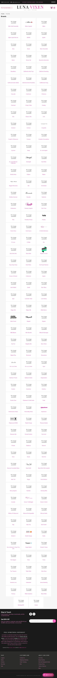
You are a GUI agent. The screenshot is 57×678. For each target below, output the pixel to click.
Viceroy (13, 593)
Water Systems (28, 593)
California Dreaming (43, 71)
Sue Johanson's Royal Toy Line (13, 548)
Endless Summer (13, 197)
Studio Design (28, 536)
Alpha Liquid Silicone (13, 37)
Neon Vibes (44, 344)
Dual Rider (43, 161)
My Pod (13, 344)
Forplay (44, 219)
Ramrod (44, 445)
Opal (44, 366)
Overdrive (28, 389)
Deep (28, 150)
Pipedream (43, 411)
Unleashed (28, 582)
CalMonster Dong (44, 82)
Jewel (28, 287)
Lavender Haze (28, 298)
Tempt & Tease (43, 547)
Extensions (13, 208)
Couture (28, 139)
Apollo (43, 37)
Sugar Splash (28, 547)
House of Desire (13, 276)
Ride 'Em (13, 479)
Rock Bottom (44, 479)
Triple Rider (28, 571)
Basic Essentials (44, 48)
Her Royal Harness (43, 264)
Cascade (13, 94)
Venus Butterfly (43, 582)
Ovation (13, 389)
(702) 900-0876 (6, 2)
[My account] (51, 8)
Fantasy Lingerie (28, 208)
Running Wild (44, 490)
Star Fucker (44, 524)
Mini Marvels (29, 332)
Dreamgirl (28, 161)
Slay (13, 524)
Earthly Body (13, 174)
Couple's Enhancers (13, 139)
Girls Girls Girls (13, 253)
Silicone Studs (43, 513)
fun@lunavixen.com (22, 647)
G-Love (13, 242)
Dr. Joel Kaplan (43, 150)
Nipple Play (13, 355)
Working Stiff (21, 605)
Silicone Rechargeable (28, 513)
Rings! (28, 479)
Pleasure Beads (44, 423)
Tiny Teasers (13, 571)
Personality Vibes (28, 411)
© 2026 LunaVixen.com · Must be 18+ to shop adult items (28, 675)
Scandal (13, 502)
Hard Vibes (28, 264)
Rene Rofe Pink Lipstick (44, 468)
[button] (54, 8)
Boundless (13, 71)
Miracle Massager (43, 332)
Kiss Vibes (43, 287)
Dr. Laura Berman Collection (13, 162)
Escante (28, 197)
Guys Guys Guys (13, 264)
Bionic (13, 60)
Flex (13, 219)
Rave (13, 456)
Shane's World (43, 502)
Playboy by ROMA (13, 423)
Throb (43, 560)
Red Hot (44, 456)
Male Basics (44, 310)
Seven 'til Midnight (28, 502)
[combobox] (7, 8)
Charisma (44, 94)
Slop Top (28, 524)
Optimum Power (13, 377)
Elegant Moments (13, 185)
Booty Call (28, 60)
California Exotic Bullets (13, 82)
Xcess (36, 605)
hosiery (16, 638)
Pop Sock (43, 434)
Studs (43, 536)
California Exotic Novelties (28, 82)
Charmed (13, 105)
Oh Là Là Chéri (13, 366)
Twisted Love (13, 582)
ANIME (28, 37)
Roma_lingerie (13, 490)
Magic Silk (13, 310)
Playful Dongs (28, 423)
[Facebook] (30, 614)
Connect (13, 128)
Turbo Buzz (44, 571)
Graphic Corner (43, 253)
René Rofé (28, 468)
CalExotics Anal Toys (28, 71)
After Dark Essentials (13, 26)
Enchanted (43, 185)
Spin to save (49, 674)
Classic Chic (28, 116)
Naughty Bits (29, 344)
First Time (43, 208)
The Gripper (13, 560)
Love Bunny (44, 298)
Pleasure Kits (13, 434)
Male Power (13, 321)
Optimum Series (28, 377)
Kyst (13, 298)
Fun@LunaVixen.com (16, 2)
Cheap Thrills (28, 105)
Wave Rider (44, 593)
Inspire (43, 276)
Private (13, 445)
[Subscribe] (54, 621)
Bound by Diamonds (44, 60)
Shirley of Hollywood (13, 513)
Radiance (28, 445)
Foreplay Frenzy (28, 219)
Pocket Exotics (28, 434)
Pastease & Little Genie (28, 400)
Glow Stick (28, 253)
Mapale (44, 321)
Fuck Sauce (28, 231)
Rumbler (29, 490)
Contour (28, 128)
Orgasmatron (44, 377)
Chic (13, 116)
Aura (13, 48)
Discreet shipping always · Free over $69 (32, 2)
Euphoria (44, 197)
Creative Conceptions (44, 139)
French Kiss (13, 231)
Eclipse (28, 174)
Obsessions (44, 355)
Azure (28, 48)
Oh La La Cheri (28, 366)
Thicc (28, 560)
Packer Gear (13, 400)
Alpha (43, 26)
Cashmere (28, 94)
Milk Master (13, 332)
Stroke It (13, 536)
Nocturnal (28, 355)
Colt (44, 116)
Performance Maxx (13, 411)
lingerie (21, 636)
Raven (28, 456)
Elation (43, 174)
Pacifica (44, 389)
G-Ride (28, 242)
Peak (44, 400)
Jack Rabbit (13, 287)
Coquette (44, 128)
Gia (44, 242)
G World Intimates (44, 231)
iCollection (28, 276)
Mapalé (28, 321)
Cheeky (44, 105)
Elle (28, 185)
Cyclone (13, 150)
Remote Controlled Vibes (13, 468)
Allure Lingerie (28, 26)
